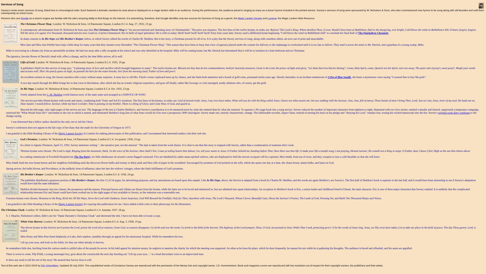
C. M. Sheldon (54, 94)
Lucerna (272, 18)
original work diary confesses (454, 112)
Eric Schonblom (49, 265)
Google (25, 18)
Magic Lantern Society (250, 18)
